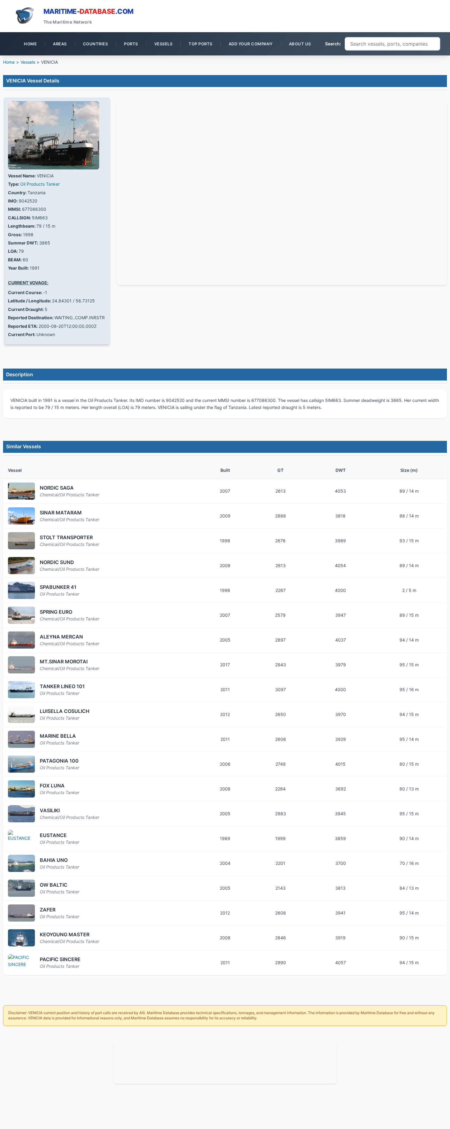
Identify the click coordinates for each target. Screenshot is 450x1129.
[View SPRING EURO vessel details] (21, 615)
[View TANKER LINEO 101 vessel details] (21, 689)
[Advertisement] (225, 1061)
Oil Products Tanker (40, 184)
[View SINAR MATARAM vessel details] (21, 516)
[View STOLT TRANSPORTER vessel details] (21, 540)
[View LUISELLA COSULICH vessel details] (21, 714)
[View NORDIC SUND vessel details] (21, 565)
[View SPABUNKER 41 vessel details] (21, 590)
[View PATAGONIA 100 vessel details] (21, 764)
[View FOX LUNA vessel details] (21, 788)
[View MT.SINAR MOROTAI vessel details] (21, 664)
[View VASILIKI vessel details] (21, 813)
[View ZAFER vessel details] (21, 913)
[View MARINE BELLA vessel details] (21, 739)
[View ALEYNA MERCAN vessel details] (21, 640)
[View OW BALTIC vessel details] (21, 888)
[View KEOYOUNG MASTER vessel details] (21, 937)
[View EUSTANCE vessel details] (21, 838)
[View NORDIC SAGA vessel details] (21, 491)
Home (9, 62)
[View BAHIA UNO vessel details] (21, 863)
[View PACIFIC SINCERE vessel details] (21, 962)
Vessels (28, 62)
